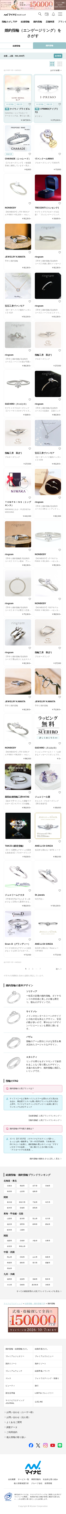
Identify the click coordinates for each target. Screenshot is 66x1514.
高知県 (9, 1268)
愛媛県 (47, 1263)
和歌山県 (22, 1246)
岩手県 (35, 1186)
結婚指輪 (25, 21)
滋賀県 (9, 1240)
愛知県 (47, 1224)
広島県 (22, 1257)
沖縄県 (47, 1285)
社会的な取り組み (50, 1479)
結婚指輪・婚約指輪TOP (35, 1303)
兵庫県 (47, 1240)
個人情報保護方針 (21, 1483)
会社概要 (12, 1479)
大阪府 (35, 1240)
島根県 (9, 1263)
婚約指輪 (37, 21)
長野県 (22, 1224)
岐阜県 (9, 1230)
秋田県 (9, 1191)
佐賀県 (22, 1279)
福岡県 (9, 1279)
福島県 (35, 1191)
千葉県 (35, 1202)
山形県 (22, 1191)
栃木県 (9, 1208)
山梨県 (9, 1218)
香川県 (35, 1263)
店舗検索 (50, 21)
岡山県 (9, 1257)
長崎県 (35, 1279)
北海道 (9, 1186)
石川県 (47, 1218)
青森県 (22, 1186)
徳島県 (22, 1263)
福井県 (9, 1224)
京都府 (22, 1240)
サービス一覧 (23, 1479)
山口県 (35, 1257)
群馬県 (35, 1208)
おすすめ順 (55, 70)
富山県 (35, 1218)
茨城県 (22, 1208)
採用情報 (48, 1483)
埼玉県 (47, 1202)
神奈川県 (22, 1202)
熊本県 (47, 1279)
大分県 (9, 1285)
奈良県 (9, 1246)
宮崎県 (22, 1285)
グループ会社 (36, 1483)
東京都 (9, 1202)
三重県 (22, 1230)
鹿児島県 (35, 1285)
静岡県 (35, 1224)
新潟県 (22, 1218)
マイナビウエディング (13, 1303)
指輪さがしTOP (9, 21)
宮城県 (47, 1186)
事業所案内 (36, 1479)
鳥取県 (47, 1257)
